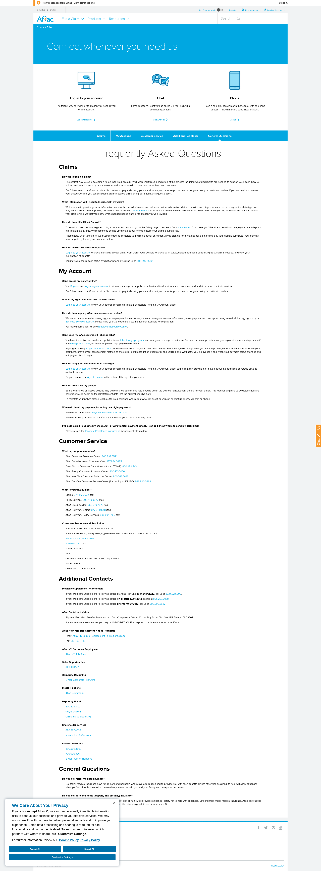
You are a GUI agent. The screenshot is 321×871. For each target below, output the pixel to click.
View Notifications (84, 3)
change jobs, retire (80, 343)
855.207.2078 (161, 598)
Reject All (89, 849)
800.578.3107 (73, 706)
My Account (123, 135)
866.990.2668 (143, 481)
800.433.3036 (117, 471)
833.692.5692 (173, 593)
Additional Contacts (185, 135)
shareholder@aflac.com (78, 735)
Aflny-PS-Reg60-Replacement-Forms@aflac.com (99, 636)
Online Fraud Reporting (78, 716)
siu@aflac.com (73, 711)
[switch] (220, 10)
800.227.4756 (73, 730)
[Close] (114, 802)
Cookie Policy (69, 840)
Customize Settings (62, 857)
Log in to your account (78, 252)
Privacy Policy (90, 840)
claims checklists (141, 210)
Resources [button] (117, 19)
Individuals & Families (46, 10)
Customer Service (152, 135)
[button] (274, 10)
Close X (283, 2)
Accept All (35, 849)
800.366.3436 (120, 476)
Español (232, 10)
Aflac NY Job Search (77, 654)
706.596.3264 (73, 753)
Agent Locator (95, 377)
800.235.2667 (73, 748)
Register (74, 286)
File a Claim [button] (71, 19)
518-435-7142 (78, 641)
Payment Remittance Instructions (109, 412)
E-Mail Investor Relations (79, 758)
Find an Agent (251, 10)
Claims (101, 135)
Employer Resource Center (112, 326)
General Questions (220, 135)
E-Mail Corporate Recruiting (80, 680)
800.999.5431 (129, 466)
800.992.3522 (145, 261)
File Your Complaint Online (80, 538)
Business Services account (80, 321)
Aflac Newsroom (75, 693)
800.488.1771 (73, 667)
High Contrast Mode (207, 10)
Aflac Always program (132, 340)
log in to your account (96, 286)
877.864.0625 (114, 461)
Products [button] (94, 19)
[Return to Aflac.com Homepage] (46, 18)
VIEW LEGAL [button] (277, 865)
